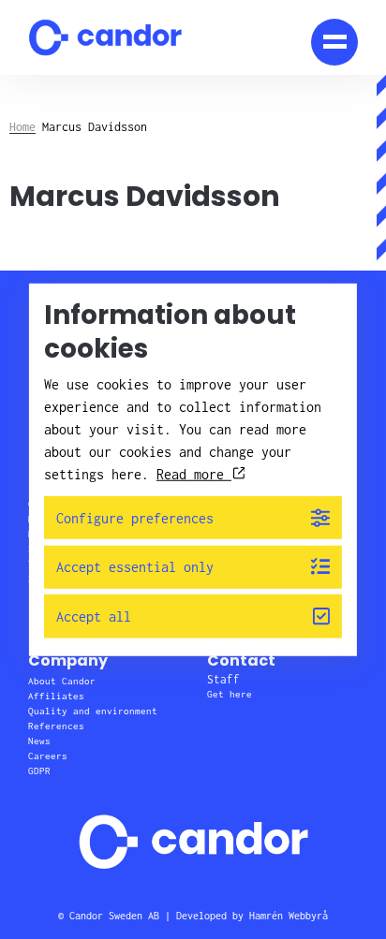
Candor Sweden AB (114, 915)
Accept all (93, 616)
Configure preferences (135, 517)
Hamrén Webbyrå (288, 915)
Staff (223, 679)
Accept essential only (135, 567)
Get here (229, 694)
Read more (193, 473)
